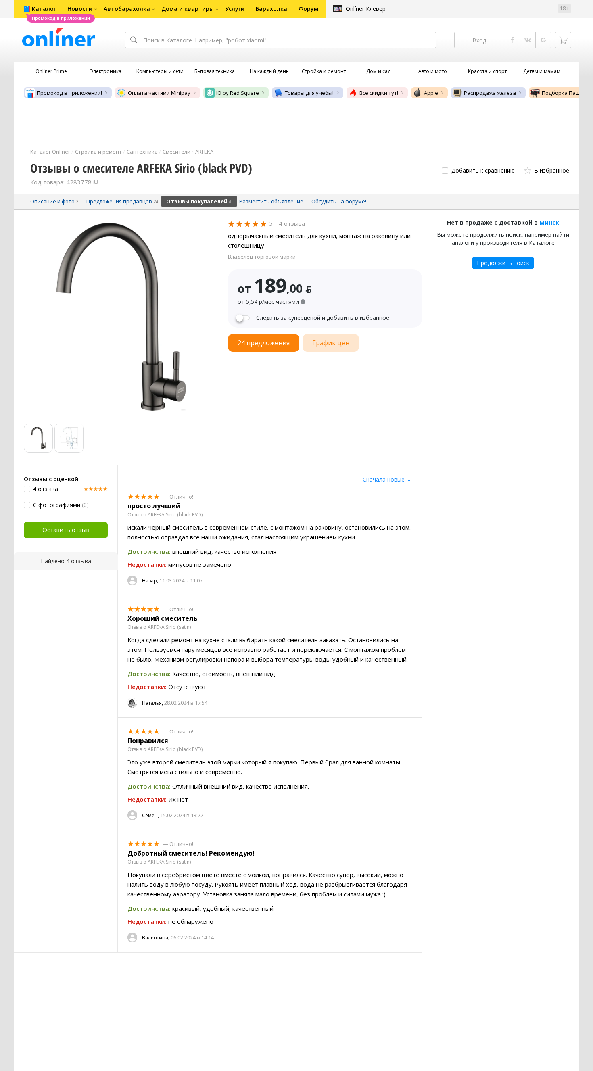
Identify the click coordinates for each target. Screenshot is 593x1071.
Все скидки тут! (378, 92)
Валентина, (155, 937)
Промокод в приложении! (69, 92)
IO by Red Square (237, 92)
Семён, (150, 815)
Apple (431, 92)
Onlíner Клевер (366, 9)
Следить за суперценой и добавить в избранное (322, 318)
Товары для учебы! (309, 92)
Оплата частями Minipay (159, 92)
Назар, (150, 580)
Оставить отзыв (66, 530)
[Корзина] (563, 40)
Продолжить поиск (503, 263)
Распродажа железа (490, 92)
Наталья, (152, 702)
